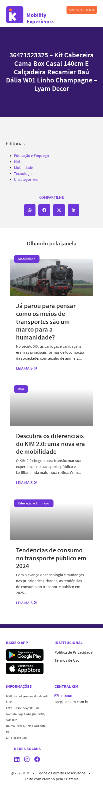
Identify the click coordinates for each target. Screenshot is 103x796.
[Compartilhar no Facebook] (44, 210)
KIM (17, 161)
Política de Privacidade (73, 652)
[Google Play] (25, 654)
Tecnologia (23, 173)
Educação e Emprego (31, 155)
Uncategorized (26, 179)
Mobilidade (23, 167)
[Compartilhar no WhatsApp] (30, 210)
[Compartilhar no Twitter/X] (59, 210)
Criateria (71, 778)
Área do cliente (82, 9)
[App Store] (25, 667)
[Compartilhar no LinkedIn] (73, 210)
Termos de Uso (67, 660)
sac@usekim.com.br (71, 701)
